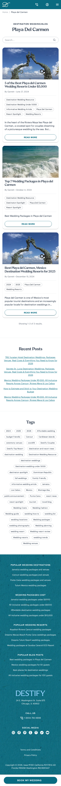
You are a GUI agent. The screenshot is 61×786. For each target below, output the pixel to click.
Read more (36, 138)
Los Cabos (15, 490)
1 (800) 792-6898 (32, 718)
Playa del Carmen (44, 109)
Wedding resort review (40, 531)
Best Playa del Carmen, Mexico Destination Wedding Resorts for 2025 (30, 269)
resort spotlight (13, 114)
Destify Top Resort (15, 448)
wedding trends (41, 537)
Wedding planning (43, 525)
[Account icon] (47, 4)
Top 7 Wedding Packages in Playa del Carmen (29, 183)
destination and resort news (41, 448)
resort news (51, 496)
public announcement (14, 496)
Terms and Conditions (30, 749)
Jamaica (45, 484)
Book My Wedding (29, 780)
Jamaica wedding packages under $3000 (30, 599)
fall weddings (21, 478)
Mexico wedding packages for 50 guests (30, 664)
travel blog (46, 502)
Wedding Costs (20, 508)
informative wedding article (19, 109)
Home (5, 12)
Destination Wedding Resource (20, 100)
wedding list (50, 514)
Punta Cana (35, 496)
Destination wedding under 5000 (21, 104)
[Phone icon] (36, 4)
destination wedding (14, 454)
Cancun (29, 437)
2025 (18, 284)
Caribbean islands (47, 437)
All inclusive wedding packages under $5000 (30, 605)
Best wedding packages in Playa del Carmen (30, 659)
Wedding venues (30, 543)
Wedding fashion (40, 508)
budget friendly (13, 437)
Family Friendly (39, 478)
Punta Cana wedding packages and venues (30, 580)
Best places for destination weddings (30, 670)
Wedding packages (41, 519)
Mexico (29, 490)
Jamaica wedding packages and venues (30, 569)
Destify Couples (48, 443)
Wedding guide (12, 514)
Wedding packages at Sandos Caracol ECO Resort (30, 645)
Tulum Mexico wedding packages (30, 585)
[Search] (54, 40)
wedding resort (17, 531)
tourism (32, 502)
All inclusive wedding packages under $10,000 (30, 615)
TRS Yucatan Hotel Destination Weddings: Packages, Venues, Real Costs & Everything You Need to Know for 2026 (30, 360)
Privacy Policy (30, 755)
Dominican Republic (42, 472)
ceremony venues (14, 443)
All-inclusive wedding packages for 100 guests (30, 675)
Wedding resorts (33, 114)
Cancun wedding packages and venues (30, 575)
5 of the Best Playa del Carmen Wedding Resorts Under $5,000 (26, 85)
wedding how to (32, 514)
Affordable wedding (46, 431)
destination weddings (30, 460)
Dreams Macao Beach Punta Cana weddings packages (30, 635)
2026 (29, 431)
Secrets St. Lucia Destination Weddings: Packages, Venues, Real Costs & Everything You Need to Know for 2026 (30, 372)
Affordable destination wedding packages (30, 610)
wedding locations (19, 519)
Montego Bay (44, 490)
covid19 (31, 443)
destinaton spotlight (15, 203)
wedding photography (19, 525)
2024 (8, 284)
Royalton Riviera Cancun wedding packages (30, 629)
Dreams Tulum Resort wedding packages (30, 640)
